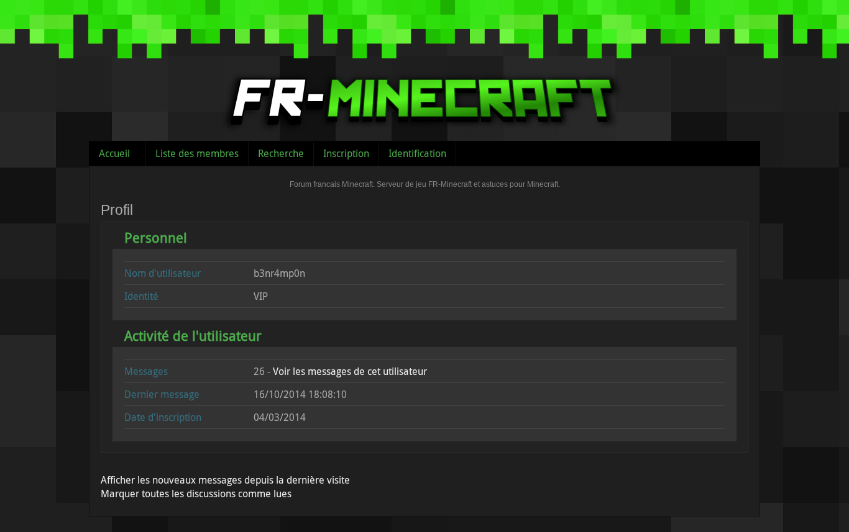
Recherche (281, 153)
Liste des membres (197, 153)
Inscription (346, 153)
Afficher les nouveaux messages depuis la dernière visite (225, 480)
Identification (417, 153)
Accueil (114, 153)
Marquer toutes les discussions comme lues (196, 493)
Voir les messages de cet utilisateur (350, 371)
